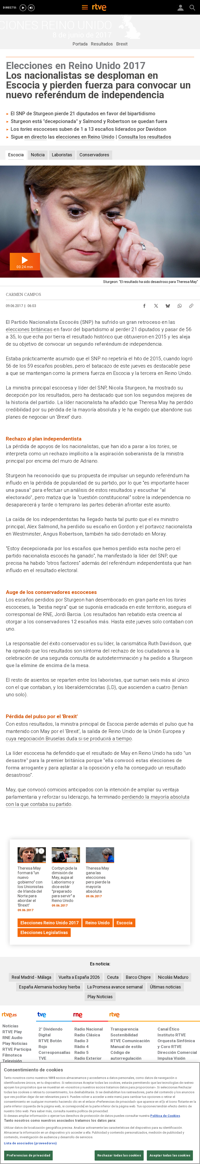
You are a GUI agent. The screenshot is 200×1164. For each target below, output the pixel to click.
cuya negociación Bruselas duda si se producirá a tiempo (69, 738)
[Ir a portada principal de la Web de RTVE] (18, 1014)
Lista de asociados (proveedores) (30, 1143)
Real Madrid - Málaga (31, 977)
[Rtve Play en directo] (23, 8)
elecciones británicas (29, 329)
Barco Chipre (138, 977)
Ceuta (113, 977)
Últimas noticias (165, 986)
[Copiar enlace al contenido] (191, 304)
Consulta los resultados (144, 137)
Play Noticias (100, 996)
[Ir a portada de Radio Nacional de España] (90, 1016)
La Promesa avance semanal (115, 986)
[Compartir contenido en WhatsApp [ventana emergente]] (179, 304)
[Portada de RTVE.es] (99, 7)
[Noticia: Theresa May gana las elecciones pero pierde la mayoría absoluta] (100, 874)
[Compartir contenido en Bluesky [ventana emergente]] (168, 304)
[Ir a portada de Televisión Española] (54, 1016)
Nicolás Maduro (173, 977)
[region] (100, 1113)
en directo (35, 137)
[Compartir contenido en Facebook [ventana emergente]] (144, 304)
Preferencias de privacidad (28, 1155)
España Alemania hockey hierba (49, 986)
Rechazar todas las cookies (119, 1155)
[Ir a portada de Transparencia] (154, 1016)
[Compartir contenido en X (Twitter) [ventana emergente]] (156, 304)
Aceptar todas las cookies (170, 1155)
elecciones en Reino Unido (85, 137)
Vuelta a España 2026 (79, 977)
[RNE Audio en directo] (31, 8)
